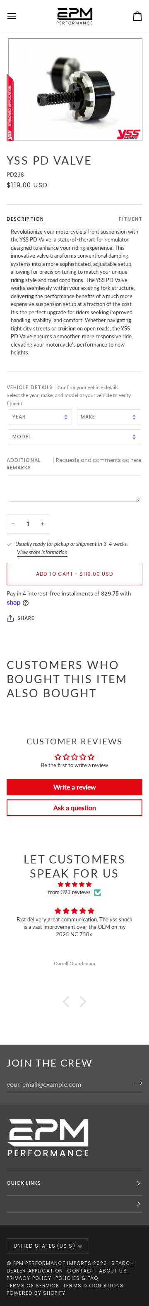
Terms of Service (33, 1285)
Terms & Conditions (93, 1285)
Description (25, 218)
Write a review (74, 787)
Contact (81, 1270)
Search (122, 1263)
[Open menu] (19, 16)
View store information (42, 552)
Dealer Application (35, 1270)
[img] (74, 884)
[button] (68, 1001)
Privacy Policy (29, 1278)
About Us (113, 1270)
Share (25, 618)
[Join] (135, 1083)
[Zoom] (74, 89)
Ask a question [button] (74, 807)
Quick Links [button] (24, 1182)
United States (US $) (44, 1245)
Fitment (130, 218)
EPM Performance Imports (52, 1263)
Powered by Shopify (36, 1292)
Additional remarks (74, 464)
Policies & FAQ (76, 1278)
